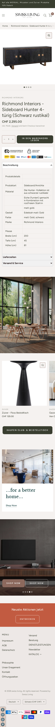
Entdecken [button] (27, 619)
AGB (4, 645)
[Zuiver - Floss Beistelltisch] (24, 383)
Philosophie (8, 662)
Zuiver (5, 409)
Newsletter (34, 649)
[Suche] (45, 15)
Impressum (7, 640)
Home (5, 26)
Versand (14, 126)
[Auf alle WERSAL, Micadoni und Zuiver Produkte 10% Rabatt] (27, 4)
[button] (27, 165)
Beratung (33, 640)
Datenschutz (8, 650)
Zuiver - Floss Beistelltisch (15, 412)
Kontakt (6, 672)
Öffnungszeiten (10, 676)
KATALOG (34, 654)
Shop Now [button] (11, 505)
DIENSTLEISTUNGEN (40, 644)
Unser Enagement (11, 667)
